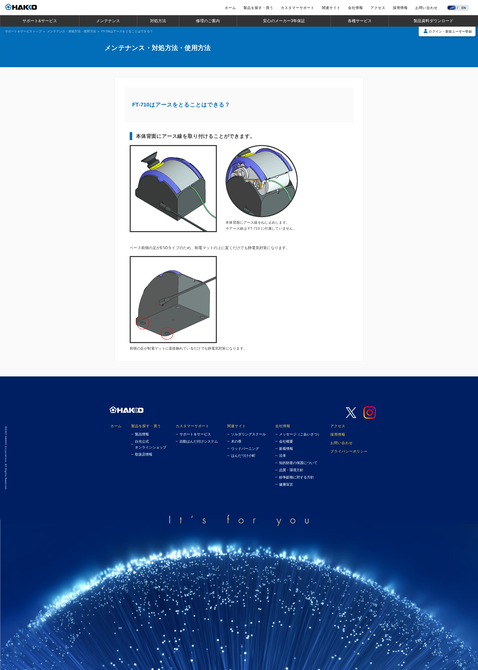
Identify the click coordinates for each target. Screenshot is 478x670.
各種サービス (360, 21)
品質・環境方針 (291, 470)
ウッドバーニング (245, 449)
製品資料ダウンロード (433, 21)
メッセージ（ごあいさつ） (300, 434)
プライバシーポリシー (349, 451)
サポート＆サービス (195, 434)
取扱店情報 (143, 454)
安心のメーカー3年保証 (284, 21)
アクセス (377, 8)
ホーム (230, 8)
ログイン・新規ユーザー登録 (450, 31)
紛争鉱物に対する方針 (296, 477)
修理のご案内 (208, 21)
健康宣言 (286, 484)
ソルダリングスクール (248, 434)
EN (464, 7)
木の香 (236, 441)
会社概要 (286, 441)
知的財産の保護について (298, 463)
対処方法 (158, 21)
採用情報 (400, 8)
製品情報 (142, 434)
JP (452, 7)
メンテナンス (108, 21)
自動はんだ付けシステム (198, 441)
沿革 (282, 456)
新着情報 (286, 449)
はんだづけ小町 (243, 456)
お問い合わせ (426, 8)
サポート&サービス (39, 21)
